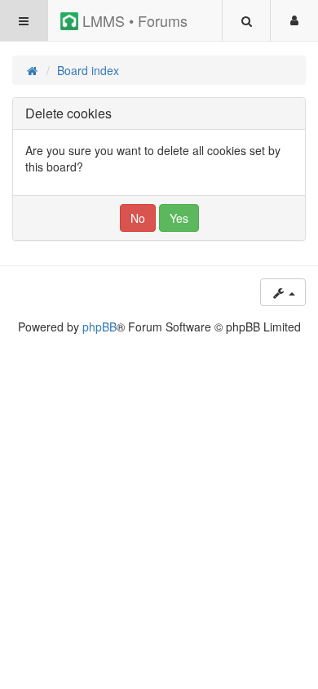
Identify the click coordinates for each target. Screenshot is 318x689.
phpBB (99, 326)
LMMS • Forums (133, 20)
